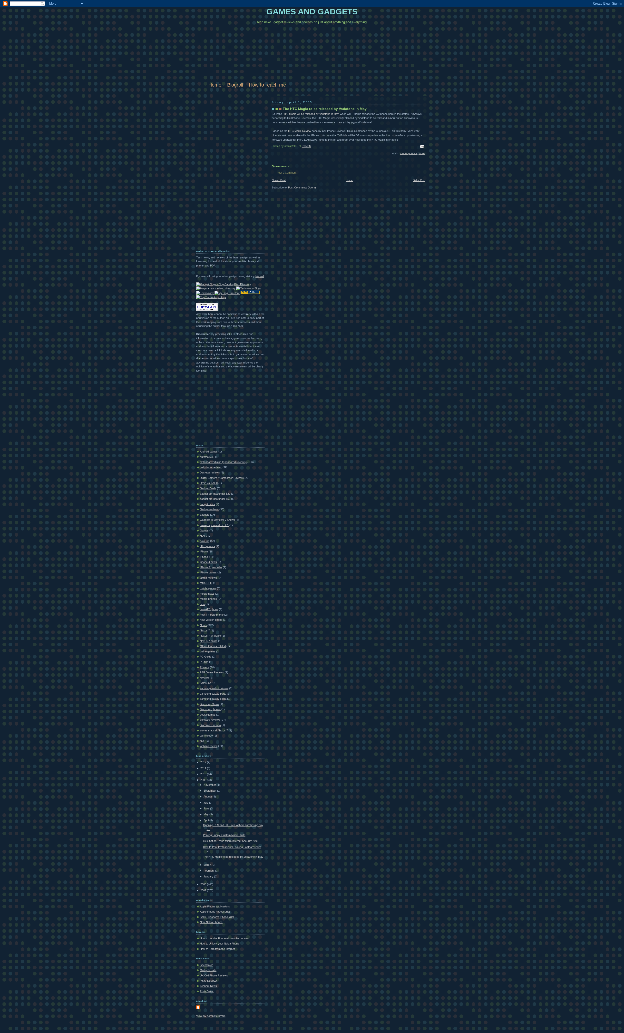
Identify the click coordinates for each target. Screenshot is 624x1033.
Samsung (205, 682)
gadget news (207, 504)
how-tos (204, 541)
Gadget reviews (209, 509)
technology (206, 735)
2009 (203, 779)
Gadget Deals (208, 488)
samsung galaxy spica (213, 698)
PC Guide (205, 656)
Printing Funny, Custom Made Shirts (224, 835)
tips (202, 740)
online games (207, 651)
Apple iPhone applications (215, 906)
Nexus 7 (205, 630)
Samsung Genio (209, 704)
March (208, 864)
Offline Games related (213, 646)
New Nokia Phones (211, 922)
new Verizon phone (211, 619)
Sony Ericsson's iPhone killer (217, 916)
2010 (203, 774)
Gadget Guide (208, 970)
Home (214, 85)
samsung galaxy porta (213, 693)
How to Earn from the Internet (217, 948)
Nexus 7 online (208, 640)
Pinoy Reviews (208, 980)
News (422, 153)
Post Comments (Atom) (302, 187)
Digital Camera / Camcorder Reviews (222, 477)
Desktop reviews (210, 472)
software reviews (210, 719)
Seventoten (206, 965)
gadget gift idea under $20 (215, 493)
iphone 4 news (208, 562)
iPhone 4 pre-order (211, 567)
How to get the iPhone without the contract (225, 938)
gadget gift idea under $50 (215, 498)
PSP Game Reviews (212, 672)
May (206, 814)
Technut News (208, 985)
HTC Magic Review (299, 130)
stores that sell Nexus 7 (214, 730)
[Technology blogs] (211, 297)
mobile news (207, 593)
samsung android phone (214, 688)
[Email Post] (421, 146)
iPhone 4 (205, 556)
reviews (204, 677)
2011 (203, 768)
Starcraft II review (210, 725)
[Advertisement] (215, 170)
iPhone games (208, 572)
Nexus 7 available (210, 635)
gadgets (204, 514)
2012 (203, 762)
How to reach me (267, 85)
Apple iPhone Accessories (215, 911)
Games (204, 530)
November (210, 784)
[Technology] (205, 293)
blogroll (259, 276)
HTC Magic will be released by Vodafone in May (311, 113)
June (207, 808)
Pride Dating (207, 991)
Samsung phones (210, 709)
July (206, 802)
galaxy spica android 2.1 (214, 525)
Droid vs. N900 (209, 483)
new (202, 604)
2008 (203, 884)
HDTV (203, 535)
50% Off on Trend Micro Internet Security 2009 (230, 840)
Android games (209, 451)
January (209, 876)
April (206, 820)
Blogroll (235, 85)
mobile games (208, 588)
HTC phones (207, 546)
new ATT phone (209, 609)
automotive (206, 456)
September (210, 790)
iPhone (204, 551)
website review (208, 746)
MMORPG (206, 582)
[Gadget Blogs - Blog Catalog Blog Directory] (223, 284)
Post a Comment (286, 172)
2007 (203, 890)
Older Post (419, 180)
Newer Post (279, 180)
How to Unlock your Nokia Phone (219, 943)
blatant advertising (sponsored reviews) (223, 462)
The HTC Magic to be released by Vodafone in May (325, 109)
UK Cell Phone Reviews (214, 975)
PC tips (204, 661)
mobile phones (408, 153)
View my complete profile (210, 1015)
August (208, 796)
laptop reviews (208, 577)
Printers (204, 667)
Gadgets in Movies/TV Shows (217, 519)
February (209, 870)
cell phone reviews (211, 467)
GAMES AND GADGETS (312, 11)
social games (207, 714)
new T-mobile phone (212, 614)
